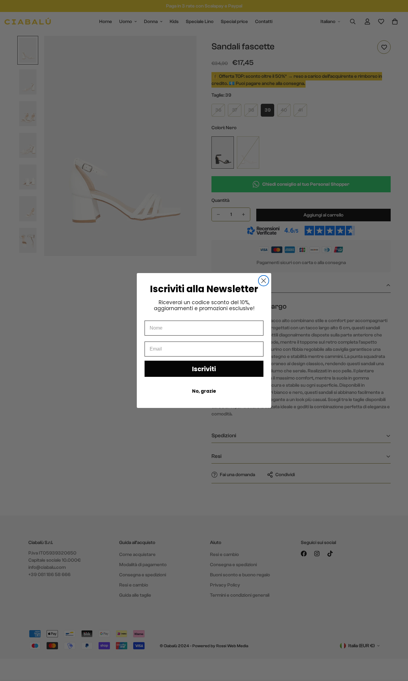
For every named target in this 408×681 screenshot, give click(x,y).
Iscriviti (204, 369)
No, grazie (204, 391)
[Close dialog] (263, 280)
